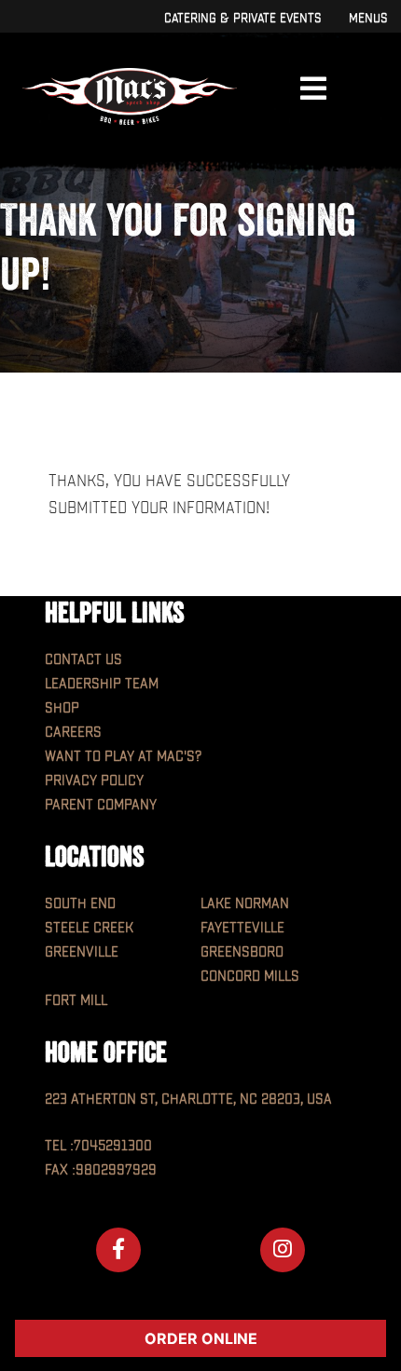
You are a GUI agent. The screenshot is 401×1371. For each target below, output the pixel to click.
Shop (62, 708)
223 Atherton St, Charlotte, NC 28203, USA (188, 1099)
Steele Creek (89, 928)
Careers (73, 732)
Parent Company (101, 805)
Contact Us (83, 660)
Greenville (81, 952)
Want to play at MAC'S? (123, 757)
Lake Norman (244, 904)
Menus (368, 18)
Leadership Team (102, 684)
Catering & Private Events (242, 18)
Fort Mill (76, 1001)
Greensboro (241, 952)
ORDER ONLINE (201, 1338)
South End (80, 904)
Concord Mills (249, 976)
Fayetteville (242, 928)
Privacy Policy (94, 781)
